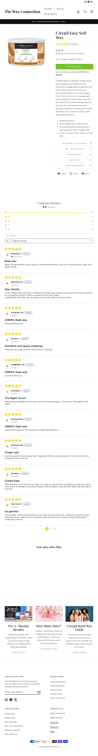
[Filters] (7, 241)
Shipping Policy (57, 686)
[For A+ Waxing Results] (19, 614)
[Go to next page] (56, 528)
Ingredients (74, 154)
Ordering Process (58, 682)
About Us (54, 727)
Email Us (54, 722)
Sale (60, 9)
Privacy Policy (56, 694)
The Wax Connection (22, 11)
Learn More (79, 652)
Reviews (50, 14)
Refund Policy (56, 690)
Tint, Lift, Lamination (14, 726)
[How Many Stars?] (49, 614)
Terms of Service (57, 698)
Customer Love (49, 649)
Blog (52, 731)
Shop (48, 9)
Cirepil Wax (10, 714)
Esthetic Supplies (12, 730)
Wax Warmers (11, 734)
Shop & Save (18, 652)
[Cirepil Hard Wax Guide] (79, 614)
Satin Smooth (11, 722)
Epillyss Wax (10, 718)
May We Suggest (74, 149)
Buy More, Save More (74, 143)
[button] (62, 44)
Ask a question (74, 165)
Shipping (60, 53)
